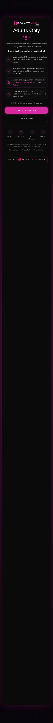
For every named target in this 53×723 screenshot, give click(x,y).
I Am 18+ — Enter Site (26, 110)
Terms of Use (21, 82)
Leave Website (26, 118)
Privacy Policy (32, 82)
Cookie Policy (39, 150)
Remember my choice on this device (28, 103)
